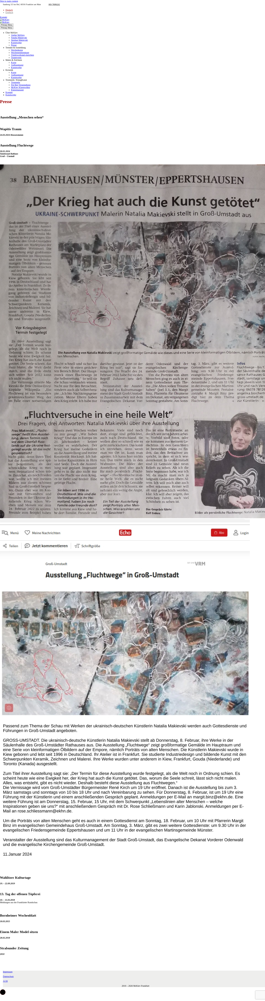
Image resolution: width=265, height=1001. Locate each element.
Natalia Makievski (19, 37)
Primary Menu (6, 25)
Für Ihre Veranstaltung (21, 85)
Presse (14, 45)
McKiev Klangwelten (20, 87)
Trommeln (15, 82)
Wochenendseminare (20, 52)
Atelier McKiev (18, 35)
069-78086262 (54, 4)
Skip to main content (9, 1)
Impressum (7, 972)
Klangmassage (17, 90)
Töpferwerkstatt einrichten (22, 55)
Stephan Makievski (19, 40)
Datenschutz (8, 976)
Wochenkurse (17, 50)
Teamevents (16, 57)
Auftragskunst (17, 65)
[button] (3, 992)
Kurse (13, 62)
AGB (5, 981)
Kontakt (3, 17)
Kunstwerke (16, 42)
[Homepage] (4, 21)
